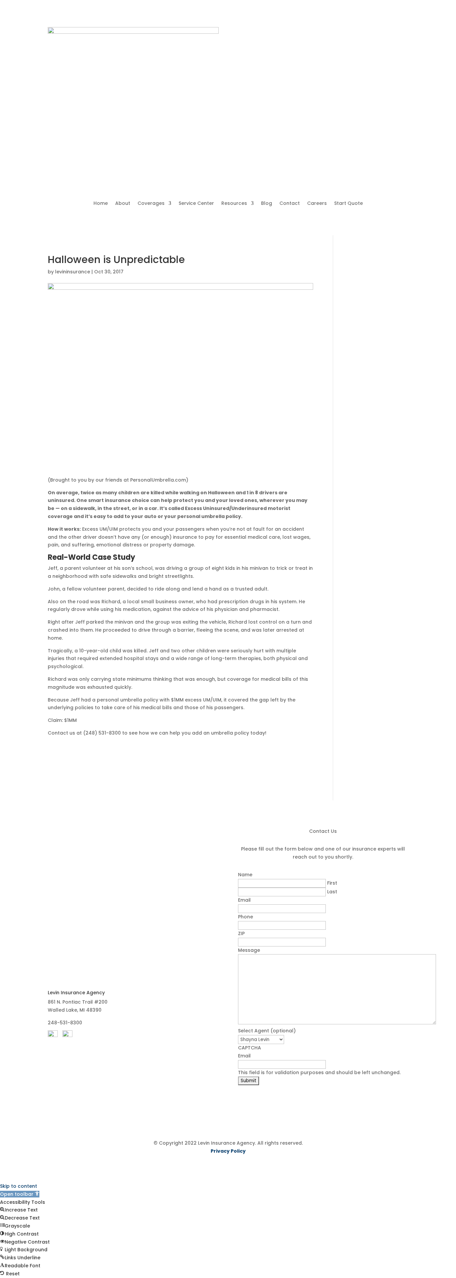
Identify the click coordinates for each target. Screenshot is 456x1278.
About (122, 204)
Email (244, 900)
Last (332, 891)
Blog (266, 204)
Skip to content (18, 1186)
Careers (317, 204)
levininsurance (72, 271)
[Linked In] (67, 1035)
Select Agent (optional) (267, 1030)
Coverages (151, 204)
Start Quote (348, 204)
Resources (234, 204)
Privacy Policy (228, 1151)
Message (249, 950)
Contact (289, 204)
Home (100, 204)
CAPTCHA (249, 1047)
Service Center (196, 204)
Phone (245, 916)
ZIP (241, 933)
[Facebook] (53, 1035)
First (332, 883)
